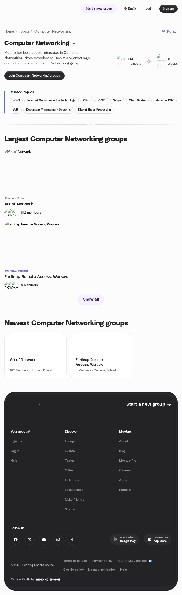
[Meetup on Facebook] (15, 540)
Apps (123, 480)
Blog (122, 451)
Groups (70, 441)
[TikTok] (72, 540)
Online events (75, 480)
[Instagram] (58, 540)
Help (14, 460)
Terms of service (75, 560)
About (123, 441)
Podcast (125, 489)
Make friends (74, 499)
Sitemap (71, 509)
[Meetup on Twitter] (30, 540)
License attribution (102, 569)
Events (70, 451)
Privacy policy (102, 560)
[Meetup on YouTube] (44, 540)
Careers (125, 470)
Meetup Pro (127, 460)
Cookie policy (73, 569)
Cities (69, 470)
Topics (24, 31)
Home (9, 31)
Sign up (16, 441)
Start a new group (145, 404)
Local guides (74, 489)
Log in (15, 451)
